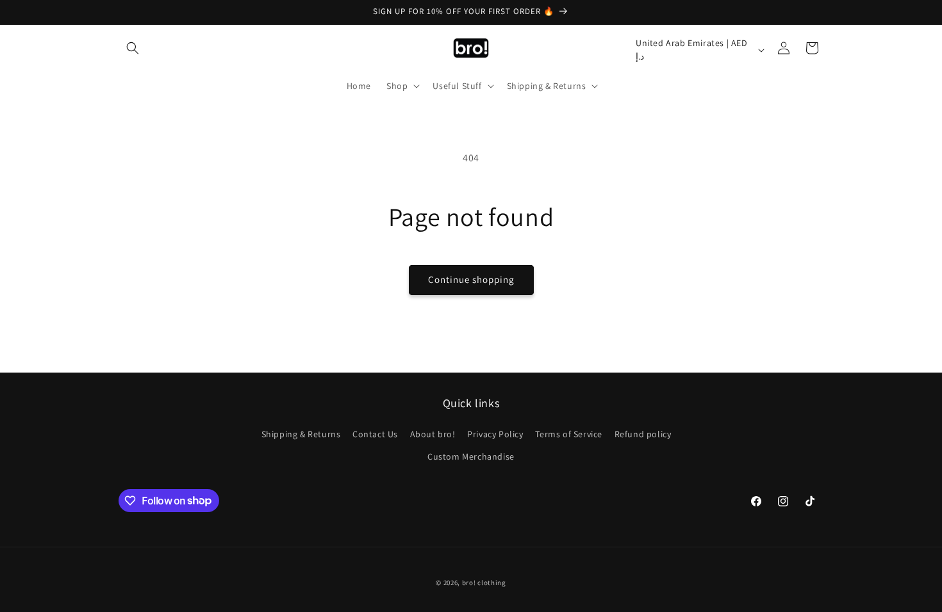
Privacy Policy (495, 434)
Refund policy (643, 434)
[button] (133, 48)
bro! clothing (484, 582)
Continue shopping (471, 279)
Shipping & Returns (301, 434)
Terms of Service (568, 434)
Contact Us (375, 434)
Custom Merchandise (471, 456)
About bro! (433, 434)
